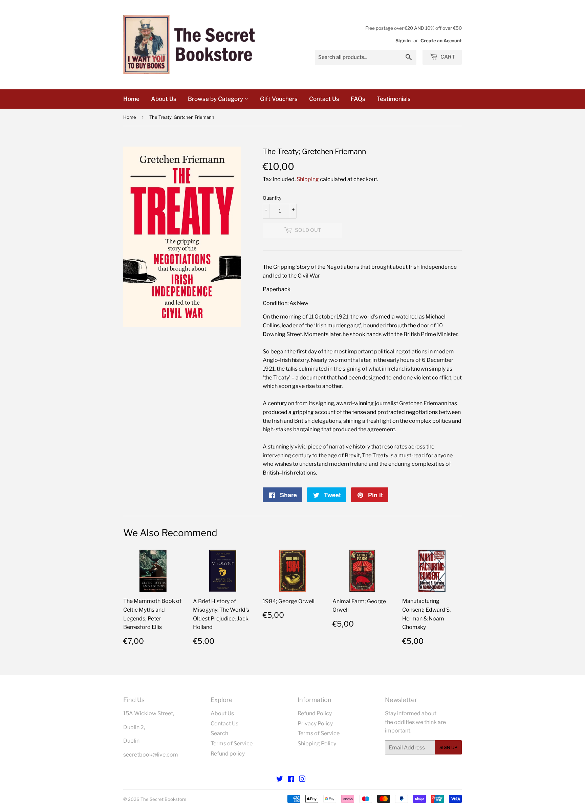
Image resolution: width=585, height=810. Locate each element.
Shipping (308, 179)
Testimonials (394, 98)
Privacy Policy (315, 723)
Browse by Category (216, 98)
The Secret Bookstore (163, 799)
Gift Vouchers (279, 98)
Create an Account (441, 40)
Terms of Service (232, 743)
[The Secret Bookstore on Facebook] (291, 779)
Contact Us (324, 98)
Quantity (272, 198)
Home (131, 98)
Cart (447, 57)
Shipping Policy (317, 743)
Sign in (403, 40)
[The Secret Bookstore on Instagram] (302, 779)
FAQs (358, 98)
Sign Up (448, 747)
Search (219, 733)
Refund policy (228, 753)
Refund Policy (315, 713)
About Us (163, 98)
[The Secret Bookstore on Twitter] (279, 779)
